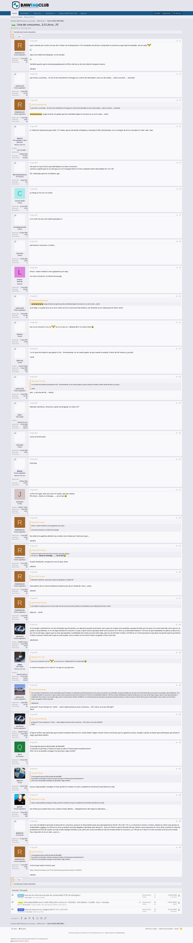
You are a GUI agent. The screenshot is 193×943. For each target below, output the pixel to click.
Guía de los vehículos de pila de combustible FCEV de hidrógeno (52, 895)
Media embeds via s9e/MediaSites (115, 933)
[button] (30, 13)
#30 (180, 847)
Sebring (19, 360)
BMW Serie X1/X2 (38, 912)
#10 (180, 296)
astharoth (20, 86)
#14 (180, 403)
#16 (180, 459)
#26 (180, 742)
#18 (180, 518)
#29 (180, 821)
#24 (180, 685)
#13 (180, 377)
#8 (180, 241)
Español (23, 929)
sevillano (20, 636)
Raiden (20, 334)
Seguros (83, 13)
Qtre (20, 754)
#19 (180, 546)
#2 (180, 74)
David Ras (21, 898)
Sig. (19, 36)
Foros (14, 13)
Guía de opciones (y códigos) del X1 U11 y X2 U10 (46, 909)
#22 (180, 624)
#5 (180, 163)
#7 (180, 215)
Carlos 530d (20, 201)
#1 (180, 41)
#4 (180, 126)
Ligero (15, 929)
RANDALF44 (16, 28)
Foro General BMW (38, 898)
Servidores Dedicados (21, 939)
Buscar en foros (29, 17)
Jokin (20, 415)
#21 (180, 598)
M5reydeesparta (20, 174)
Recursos (37, 13)
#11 (180, 322)
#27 (180, 769)
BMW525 (19, 833)
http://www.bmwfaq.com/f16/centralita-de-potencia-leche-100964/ (56, 870)
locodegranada (19, 227)
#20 (180, 572)
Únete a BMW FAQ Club (68, 13)
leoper (19, 279)
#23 (180, 653)
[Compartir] (177, 41)
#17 (180, 490)
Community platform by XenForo (86, 933)
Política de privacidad (166, 929)
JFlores (20, 905)
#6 (180, 189)
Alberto (20, 780)
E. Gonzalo (173, 897)
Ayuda (176, 929)
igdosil (20, 807)
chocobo (19, 445)
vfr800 (175, 904)
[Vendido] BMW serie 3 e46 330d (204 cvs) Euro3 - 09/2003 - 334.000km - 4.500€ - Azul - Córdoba (66, 902)
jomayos (19, 502)
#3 (180, 100)
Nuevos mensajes (16, 17)
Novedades (24, 13)
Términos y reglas (151, 929)
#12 (180, 349)
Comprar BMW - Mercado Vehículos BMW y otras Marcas (49, 905)
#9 (180, 268)
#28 (180, 795)
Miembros (50, 13)
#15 (180, 433)
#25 (180, 714)
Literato (19, 253)
